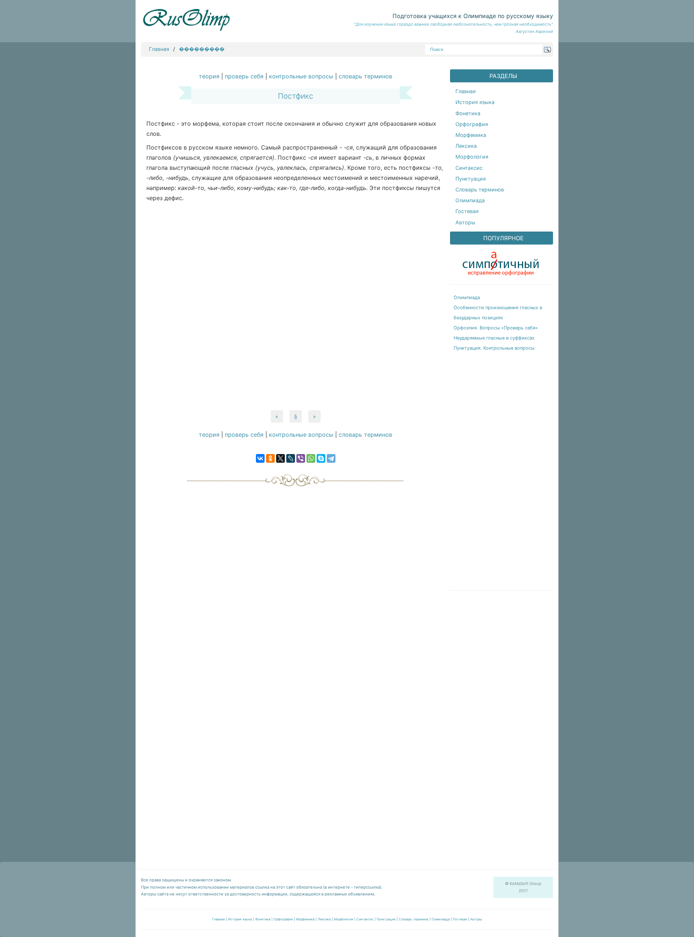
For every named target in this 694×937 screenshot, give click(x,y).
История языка (474, 102)
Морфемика (470, 135)
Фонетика (467, 113)
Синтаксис (469, 168)
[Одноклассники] (270, 458)
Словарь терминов (479, 189)
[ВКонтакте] (260, 458)
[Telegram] (331, 458)
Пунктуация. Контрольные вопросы (494, 348)
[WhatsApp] (311, 458)
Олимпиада (470, 200)
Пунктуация (470, 179)
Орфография (471, 124)
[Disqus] (295, 581)
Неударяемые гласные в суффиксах (494, 338)
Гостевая (467, 211)
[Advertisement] (295, 306)
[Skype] (321, 458)
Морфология (471, 157)
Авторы (465, 222)
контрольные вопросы (301, 76)
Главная (159, 49)
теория (209, 76)
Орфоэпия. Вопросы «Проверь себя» (496, 328)
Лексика (466, 146)
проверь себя (244, 76)
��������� (201, 49)
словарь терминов (365, 76)
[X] (280, 458)
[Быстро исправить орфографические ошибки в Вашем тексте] (500, 261)
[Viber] (300, 458)
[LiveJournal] (290, 458)
